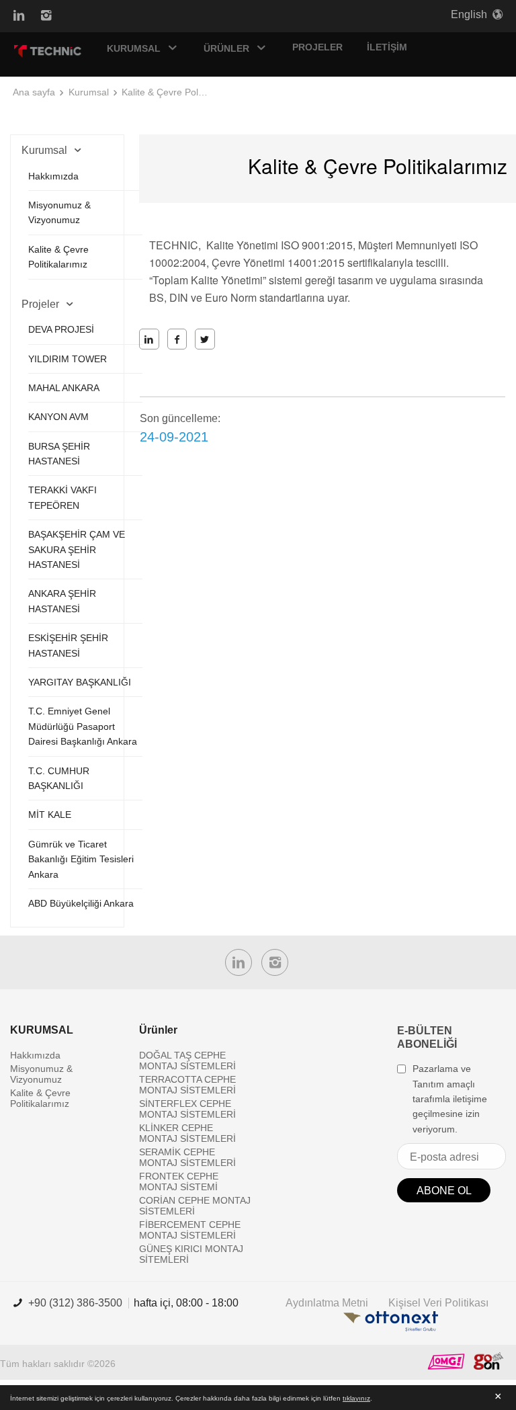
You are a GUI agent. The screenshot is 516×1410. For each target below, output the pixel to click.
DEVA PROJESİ (61, 329)
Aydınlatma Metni (327, 1303)
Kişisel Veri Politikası (438, 1303)
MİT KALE (49, 814)
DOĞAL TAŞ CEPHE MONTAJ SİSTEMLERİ (187, 1060)
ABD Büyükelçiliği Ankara (81, 903)
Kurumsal (89, 92)
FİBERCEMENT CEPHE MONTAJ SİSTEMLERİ (190, 1230)
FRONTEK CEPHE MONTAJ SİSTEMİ (178, 1181)
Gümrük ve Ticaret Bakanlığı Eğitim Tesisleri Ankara (81, 859)
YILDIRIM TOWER (67, 359)
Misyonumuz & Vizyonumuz (41, 1074)
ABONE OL (444, 1190)
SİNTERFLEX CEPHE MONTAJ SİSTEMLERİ (187, 1109)
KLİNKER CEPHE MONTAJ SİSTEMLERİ (187, 1133)
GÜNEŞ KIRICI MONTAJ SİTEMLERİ (191, 1254)
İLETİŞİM (387, 47)
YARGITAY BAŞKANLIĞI (79, 682)
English (469, 14)
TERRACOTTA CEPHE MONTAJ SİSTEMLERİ (187, 1084)
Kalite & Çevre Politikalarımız (165, 92)
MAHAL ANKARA (63, 387)
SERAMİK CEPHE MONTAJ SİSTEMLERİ (187, 1157)
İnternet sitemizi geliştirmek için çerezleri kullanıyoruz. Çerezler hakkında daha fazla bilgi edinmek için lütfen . (191, 1398)
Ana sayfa (34, 92)
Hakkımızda (53, 176)
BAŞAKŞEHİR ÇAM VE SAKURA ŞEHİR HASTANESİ (76, 549)
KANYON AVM (58, 416)
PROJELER (317, 47)
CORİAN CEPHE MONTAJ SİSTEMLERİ (195, 1205)
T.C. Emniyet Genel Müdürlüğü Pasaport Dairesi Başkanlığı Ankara (82, 726)
